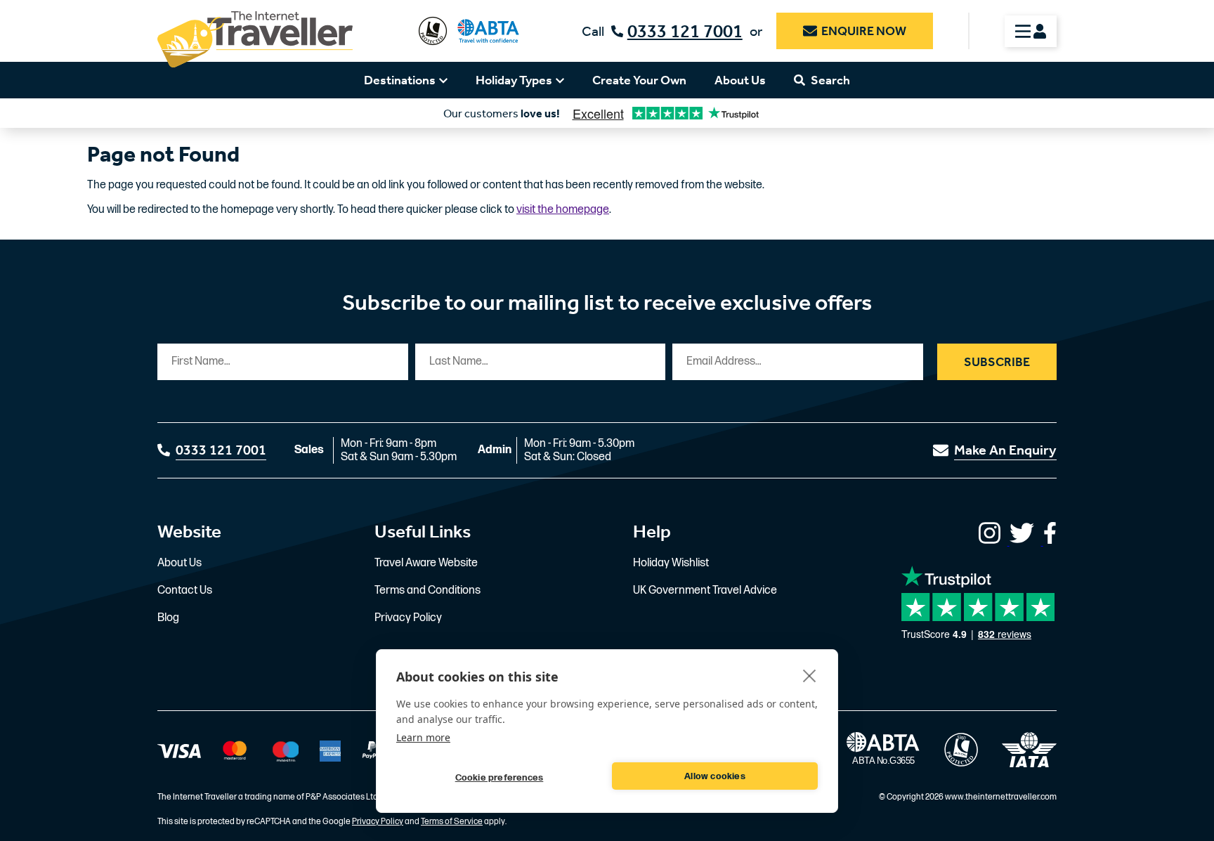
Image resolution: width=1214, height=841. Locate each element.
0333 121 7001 (685, 31)
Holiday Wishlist (671, 563)
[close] (810, 675)
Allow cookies (714, 776)
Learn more (423, 737)
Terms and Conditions (427, 590)
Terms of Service (452, 821)
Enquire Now (863, 31)
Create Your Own (639, 80)
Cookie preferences (499, 777)
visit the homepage (562, 209)
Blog (168, 618)
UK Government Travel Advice (705, 590)
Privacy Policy (408, 618)
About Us (740, 80)
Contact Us (184, 590)
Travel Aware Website (426, 563)
